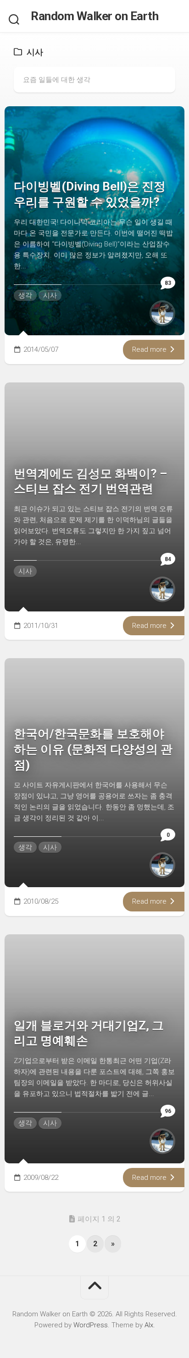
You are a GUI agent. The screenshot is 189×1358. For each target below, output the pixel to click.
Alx (149, 1325)
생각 (25, 295)
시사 (50, 295)
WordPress (90, 1325)
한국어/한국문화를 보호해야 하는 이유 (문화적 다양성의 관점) (93, 749)
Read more (150, 349)
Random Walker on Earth (94, 16)
